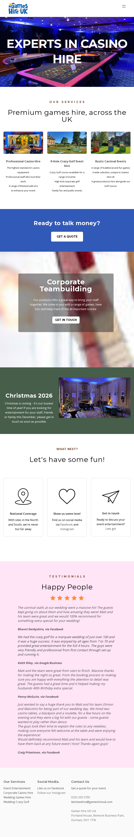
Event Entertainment (17, 788)
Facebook (66, 524)
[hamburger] (124, 6)
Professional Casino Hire (23, 161)
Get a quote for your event (88, 788)
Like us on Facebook (50, 788)
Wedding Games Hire (17, 797)
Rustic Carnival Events (110, 161)
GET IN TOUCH (66, 320)
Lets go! (111, 529)
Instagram (67, 529)
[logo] (18, 8)
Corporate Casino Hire (18, 793)
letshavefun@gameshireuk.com (91, 802)
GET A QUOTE (67, 236)
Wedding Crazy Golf (16, 802)
